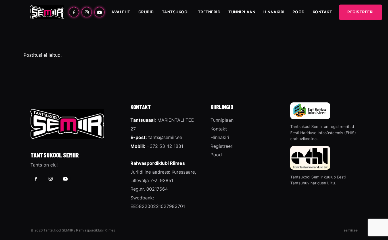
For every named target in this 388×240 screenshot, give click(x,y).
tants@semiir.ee (165, 137)
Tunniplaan (241, 12)
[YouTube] (99, 12)
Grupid (146, 12)
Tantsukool (176, 12)
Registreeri (360, 12)
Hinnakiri (274, 12)
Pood (299, 12)
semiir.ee (351, 230)
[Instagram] (87, 12)
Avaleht (120, 12)
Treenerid (209, 12)
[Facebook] (74, 12)
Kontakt (322, 12)
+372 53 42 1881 (165, 146)
